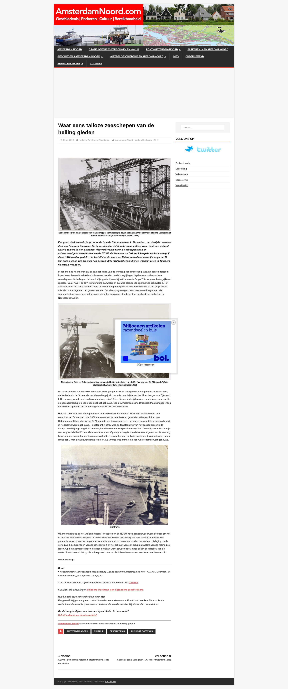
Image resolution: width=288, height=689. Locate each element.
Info (176, 56)
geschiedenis (117, 631)
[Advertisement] (144, 93)
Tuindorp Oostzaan (142, 631)
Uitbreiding (181, 168)
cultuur (99, 631)
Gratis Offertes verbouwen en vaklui (114, 49)
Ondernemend (195, 56)
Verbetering (182, 179)
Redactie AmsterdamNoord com (94, 140)
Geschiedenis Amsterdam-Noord (79, 56)
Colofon (133, 582)
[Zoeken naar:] (202, 127)
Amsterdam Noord (69, 49)
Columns (96, 63)
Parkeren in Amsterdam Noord (208, 49)
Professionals (183, 163)
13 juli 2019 (68, 140)
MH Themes (110, 681)
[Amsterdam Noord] (144, 44)
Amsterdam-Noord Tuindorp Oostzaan (133, 140)
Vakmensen (182, 174)
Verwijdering (182, 185)
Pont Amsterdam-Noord (162, 49)
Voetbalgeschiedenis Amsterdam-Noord (136, 56)
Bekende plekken (69, 63)
